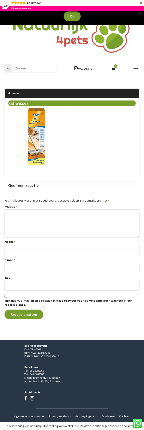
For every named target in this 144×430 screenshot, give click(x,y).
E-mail (10, 260)
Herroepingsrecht (87, 416)
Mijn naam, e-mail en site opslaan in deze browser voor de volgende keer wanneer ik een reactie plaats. (68, 303)
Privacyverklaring (60, 416)
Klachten (124, 416)
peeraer (15, 93)
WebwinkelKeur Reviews (75, 426)
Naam (9, 242)
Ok (72, 16)
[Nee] (139, 12)
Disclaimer (109, 416)
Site (7, 278)
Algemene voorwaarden (30, 416)
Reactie (11, 206)
